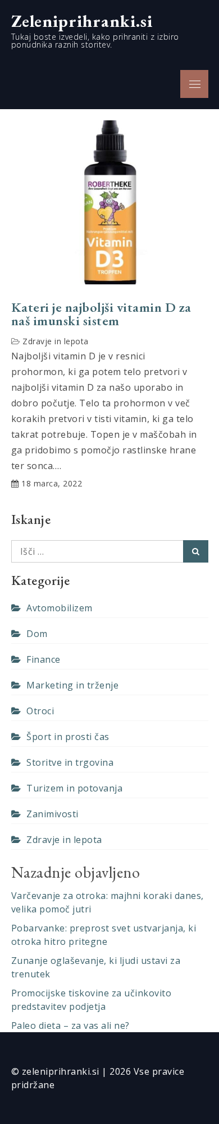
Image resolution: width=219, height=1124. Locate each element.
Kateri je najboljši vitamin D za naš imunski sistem (101, 314)
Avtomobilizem (59, 608)
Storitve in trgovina (69, 762)
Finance (43, 659)
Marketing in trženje (72, 685)
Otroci (40, 711)
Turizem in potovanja (74, 788)
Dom (37, 633)
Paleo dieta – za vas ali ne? (70, 1025)
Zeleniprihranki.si (82, 21)
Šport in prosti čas (68, 736)
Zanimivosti (52, 814)
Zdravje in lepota (55, 341)
